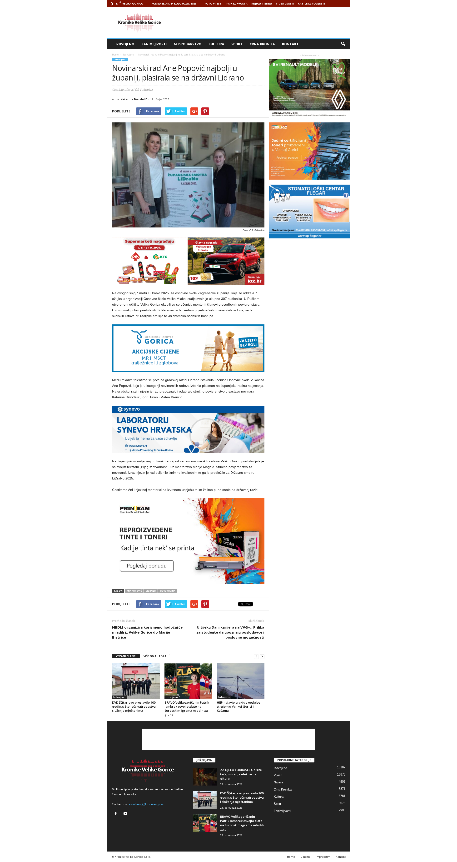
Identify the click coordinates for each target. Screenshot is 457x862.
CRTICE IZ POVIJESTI (311, 3)
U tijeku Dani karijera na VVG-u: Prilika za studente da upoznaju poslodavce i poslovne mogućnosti (230, 632)
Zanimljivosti (154, 44)
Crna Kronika (262, 44)
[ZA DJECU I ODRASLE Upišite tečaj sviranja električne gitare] (205, 777)
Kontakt (290, 44)
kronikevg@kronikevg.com (147, 804)
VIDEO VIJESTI (285, 3)
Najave (278, 782)
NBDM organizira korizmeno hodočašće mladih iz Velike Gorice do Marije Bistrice (147, 632)
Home (115, 54)
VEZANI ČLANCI (126, 656)
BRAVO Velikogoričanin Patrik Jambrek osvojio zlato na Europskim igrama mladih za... (242, 823)
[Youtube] (126, 814)
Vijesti (278, 775)
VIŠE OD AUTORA (155, 656)
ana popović (134, 590)
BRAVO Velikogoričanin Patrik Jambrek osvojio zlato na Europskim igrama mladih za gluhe (186, 708)
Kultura (216, 44)
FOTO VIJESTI (214, 3)
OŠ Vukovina (167, 590)
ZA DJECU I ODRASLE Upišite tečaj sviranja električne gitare (241, 774)
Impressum (323, 856)
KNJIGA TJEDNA (261, 3)
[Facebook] (117, 814)
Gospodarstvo (187, 44)
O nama (305, 856)
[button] (343, 44)
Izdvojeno (125, 44)
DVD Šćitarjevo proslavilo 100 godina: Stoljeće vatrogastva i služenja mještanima (134, 706)
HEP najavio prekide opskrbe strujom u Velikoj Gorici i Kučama (238, 706)
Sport (237, 44)
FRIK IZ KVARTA (237, 3)
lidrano (151, 590)
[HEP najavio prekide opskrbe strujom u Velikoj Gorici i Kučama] (240, 681)
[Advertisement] (263, 22)
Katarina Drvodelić (134, 99)
